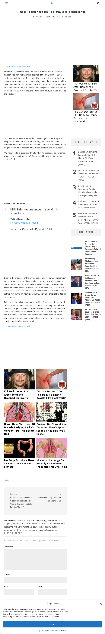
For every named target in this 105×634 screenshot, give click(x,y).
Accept (52, 624)
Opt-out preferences (46, 630)
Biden (7, 480)
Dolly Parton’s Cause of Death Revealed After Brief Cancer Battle (88, 204)
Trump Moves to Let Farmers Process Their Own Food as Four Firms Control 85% (92, 281)
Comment (8, 547)
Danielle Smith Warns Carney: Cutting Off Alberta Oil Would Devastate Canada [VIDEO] (87, 158)
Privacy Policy (60, 630)
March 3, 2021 (45, 229)
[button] (101, 603)
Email (7, 586)
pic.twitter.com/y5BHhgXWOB (24, 223)
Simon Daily (38, 17)
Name (7, 574)
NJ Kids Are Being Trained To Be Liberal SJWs (49, 497)
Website (41, 586)
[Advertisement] (52, 39)
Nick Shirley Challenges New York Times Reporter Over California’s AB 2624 (91, 264)
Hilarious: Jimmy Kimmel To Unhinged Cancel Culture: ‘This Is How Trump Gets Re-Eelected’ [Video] (21, 500)
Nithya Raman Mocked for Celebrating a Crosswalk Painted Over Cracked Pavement (93, 247)
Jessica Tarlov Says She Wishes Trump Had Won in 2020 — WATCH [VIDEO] (93, 314)
